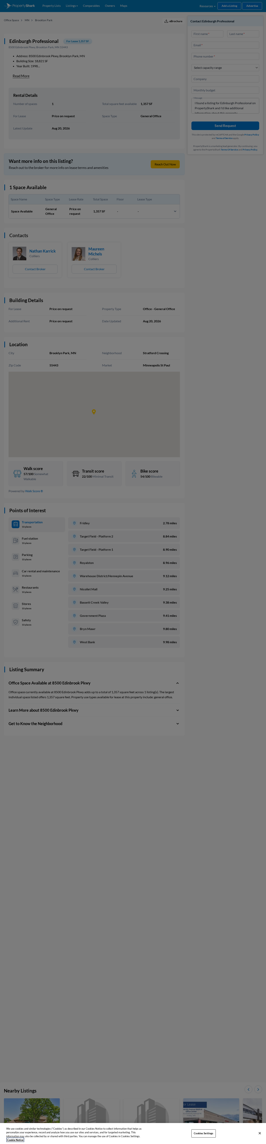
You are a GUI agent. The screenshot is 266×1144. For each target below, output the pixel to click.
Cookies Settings (203, 1133)
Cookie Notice (15, 1139)
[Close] (259, 1133)
